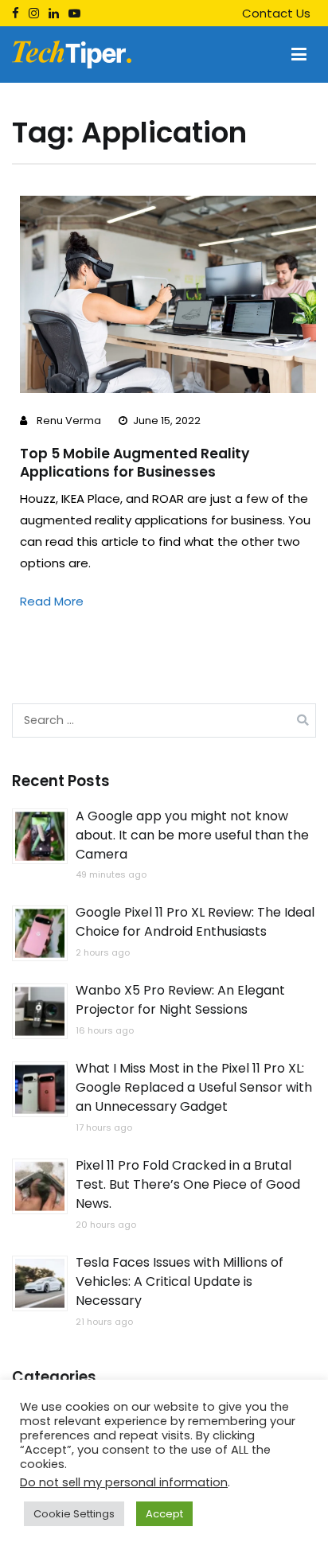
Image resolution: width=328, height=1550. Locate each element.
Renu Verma (69, 420)
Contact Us (276, 13)
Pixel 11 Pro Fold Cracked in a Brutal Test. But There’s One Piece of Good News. (188, 1185)
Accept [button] (164, 1513)
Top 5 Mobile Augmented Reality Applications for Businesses (134, 462)
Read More (52, 601)
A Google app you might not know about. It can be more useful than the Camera (192, 835)
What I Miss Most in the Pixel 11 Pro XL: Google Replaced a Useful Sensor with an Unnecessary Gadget (194, 1088)
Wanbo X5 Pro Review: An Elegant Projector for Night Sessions (180, 1000)
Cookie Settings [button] (74, 1513)
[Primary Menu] (299, 55)
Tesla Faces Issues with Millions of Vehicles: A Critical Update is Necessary (179, 1282)
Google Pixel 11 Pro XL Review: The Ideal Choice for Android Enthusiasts (195, 922)
